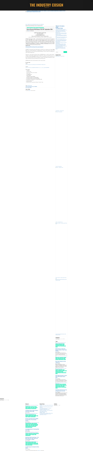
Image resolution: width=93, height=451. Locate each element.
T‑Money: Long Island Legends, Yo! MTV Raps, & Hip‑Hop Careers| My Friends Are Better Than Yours (61, 36)
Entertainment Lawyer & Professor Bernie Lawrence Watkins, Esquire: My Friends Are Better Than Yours (61, 31)
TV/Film (44, 10)
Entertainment (57, 357)
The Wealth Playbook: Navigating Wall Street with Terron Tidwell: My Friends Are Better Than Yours (61, 38)
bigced (29, 30)
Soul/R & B (46, 10)
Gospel (28, 27)
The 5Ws (39, 11)
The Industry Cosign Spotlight (33, 11)
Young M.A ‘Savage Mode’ (59, 166)
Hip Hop (41, 10)
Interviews (34, 10)
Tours (64, 359)
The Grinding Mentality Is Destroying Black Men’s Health (32, 429)
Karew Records (29, 85)
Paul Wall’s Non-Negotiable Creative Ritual (44, 409)
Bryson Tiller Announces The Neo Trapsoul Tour (60, 362)
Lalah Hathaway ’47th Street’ (43, 414)
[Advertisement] (46, 18)
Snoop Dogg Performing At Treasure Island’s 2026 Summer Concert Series (61, 376)
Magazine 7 (39, 450)
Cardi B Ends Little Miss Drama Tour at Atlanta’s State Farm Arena (61, 390)
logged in (30, 90)
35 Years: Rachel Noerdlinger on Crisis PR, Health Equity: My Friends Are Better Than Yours (61, 29)
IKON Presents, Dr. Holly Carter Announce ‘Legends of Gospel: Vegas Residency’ (61, 349)
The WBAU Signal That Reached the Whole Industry (32, 447)
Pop (31, 407)
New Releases (37, 27)
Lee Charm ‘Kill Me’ (29, 87)
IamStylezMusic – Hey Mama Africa (60, 110)
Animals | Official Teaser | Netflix (43, 411)
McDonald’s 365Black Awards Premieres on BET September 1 (35, 46)
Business (52, 10)
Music (27, 11)
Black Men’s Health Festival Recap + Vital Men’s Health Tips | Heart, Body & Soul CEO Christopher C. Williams (32, 438)
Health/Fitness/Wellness (28, 423)
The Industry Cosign (46, 5)
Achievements (57, 384)
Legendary (55, 10)
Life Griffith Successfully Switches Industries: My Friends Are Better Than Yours (61, 46)
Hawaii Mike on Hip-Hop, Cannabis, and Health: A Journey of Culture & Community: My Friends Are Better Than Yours (61, 34)
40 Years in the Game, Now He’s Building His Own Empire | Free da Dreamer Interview (31, 419)
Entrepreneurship (30, 433)
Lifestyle (49, 10)
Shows (64, 358)
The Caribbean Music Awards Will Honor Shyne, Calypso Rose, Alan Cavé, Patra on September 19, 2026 (46, 413)
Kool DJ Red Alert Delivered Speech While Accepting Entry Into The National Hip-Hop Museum (60, 48)
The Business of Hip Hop (61, 10)
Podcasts (29, 407)
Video (57, 10)
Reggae (33, 425)
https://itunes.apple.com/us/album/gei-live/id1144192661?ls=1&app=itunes (35, 64)
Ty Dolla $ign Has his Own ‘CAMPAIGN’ (31, 86)
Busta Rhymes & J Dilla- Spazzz (43, 408)
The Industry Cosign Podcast (29, 427)
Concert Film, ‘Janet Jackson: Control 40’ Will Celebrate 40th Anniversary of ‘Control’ (46, 410)
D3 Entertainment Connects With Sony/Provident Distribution (34, 47)
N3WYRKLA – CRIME (42, 412)
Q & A (33, 407)
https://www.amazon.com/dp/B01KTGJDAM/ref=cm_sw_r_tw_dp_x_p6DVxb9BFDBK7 (37, 67)
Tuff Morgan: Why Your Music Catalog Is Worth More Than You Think (31, 411)
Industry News (38, 10)
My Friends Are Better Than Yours (34, 424)
